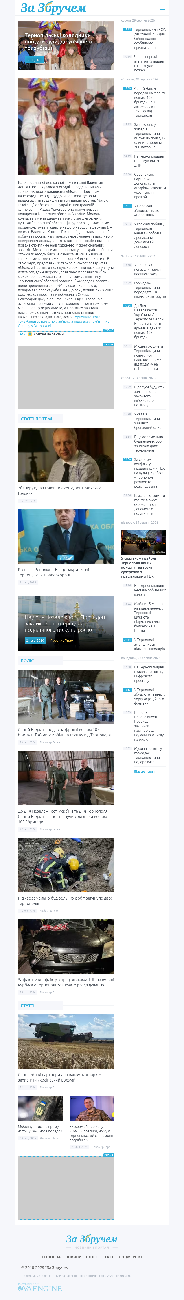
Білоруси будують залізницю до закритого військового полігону (149, 396)
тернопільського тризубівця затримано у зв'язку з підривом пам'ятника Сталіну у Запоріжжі (63, 321)
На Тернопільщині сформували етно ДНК (149, 160)
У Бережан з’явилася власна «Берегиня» (148, 210)
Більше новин (144, 771)
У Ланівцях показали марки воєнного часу (147, 269)
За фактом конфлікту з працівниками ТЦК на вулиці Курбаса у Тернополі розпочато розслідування (149, 472)
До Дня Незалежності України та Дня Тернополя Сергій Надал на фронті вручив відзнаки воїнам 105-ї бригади (62, 816)
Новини (73, 1257)
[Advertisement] (66, 377)
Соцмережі (130, 1257)
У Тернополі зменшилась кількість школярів (149, 644)
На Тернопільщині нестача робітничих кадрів (150, 590)
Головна (51, 1257)
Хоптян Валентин (48, 334)
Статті (108, 1257)
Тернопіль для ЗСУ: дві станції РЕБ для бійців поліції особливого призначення (150, 39)
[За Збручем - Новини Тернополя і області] (53, 8)
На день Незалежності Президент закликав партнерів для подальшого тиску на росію (149, 725)
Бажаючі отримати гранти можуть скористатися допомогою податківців (149, 504)
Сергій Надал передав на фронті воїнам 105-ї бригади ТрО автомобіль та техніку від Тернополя (149, 102)
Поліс (92, 1257)
